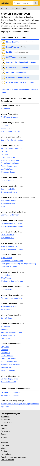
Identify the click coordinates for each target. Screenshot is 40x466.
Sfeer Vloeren (6, 278)
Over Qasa (5, 445)
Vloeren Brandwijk (8, 137)
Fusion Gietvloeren (8, 157)
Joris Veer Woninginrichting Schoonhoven (22, 62)
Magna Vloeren (6, 128)
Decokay (4, 151)
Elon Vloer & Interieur (9, 200)
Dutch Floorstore (7, 356)
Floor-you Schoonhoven (16, 72)
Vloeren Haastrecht (9, 186)
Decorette (4, 125)
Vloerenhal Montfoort (9, 267)
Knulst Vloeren (12, 47)
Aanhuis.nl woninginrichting (11, 148)
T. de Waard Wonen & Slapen (12, 226)
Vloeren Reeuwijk (8, 315)
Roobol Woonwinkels (9, 166)
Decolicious (5, 353)
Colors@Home (6, 289)
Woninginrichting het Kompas (12, 281)
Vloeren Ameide (7, 106)
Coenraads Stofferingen (10, 215)
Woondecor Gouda (8, 172)
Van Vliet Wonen (7, 169)
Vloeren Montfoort (8, 255)
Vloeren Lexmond (8, 232)
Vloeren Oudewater (9, 304)
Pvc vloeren (5, 431)
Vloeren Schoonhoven (10, 323)
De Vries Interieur (7, 181)
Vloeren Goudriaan (9, 178)
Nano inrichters (6, 275)
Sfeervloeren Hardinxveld (10, 364)
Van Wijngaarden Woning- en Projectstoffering (18, 264)
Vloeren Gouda (7, 145)
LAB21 (9, 52)
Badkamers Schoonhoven (10, 392)
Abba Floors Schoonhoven (17, 77)
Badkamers (5, 417)
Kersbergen (5, 108)
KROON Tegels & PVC (9, 246)
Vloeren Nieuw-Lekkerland (12, 287)
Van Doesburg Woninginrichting (13, 249)
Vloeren (4, 437)
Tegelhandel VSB (7, 238)
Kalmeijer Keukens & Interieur (12, 160)
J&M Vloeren (11, 57)
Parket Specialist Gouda (10, 163)
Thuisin (4, 206)
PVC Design (5, 338)
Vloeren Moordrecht (9, 272)
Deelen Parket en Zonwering (12, 140)
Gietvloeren (5, 419)
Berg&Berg (5, 347)
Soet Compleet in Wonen (10, 131)
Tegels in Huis (6, 367)
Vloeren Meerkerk (8, 243)
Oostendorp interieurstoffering (12, 261)
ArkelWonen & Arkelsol (9, 117)
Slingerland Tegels (13, 42)
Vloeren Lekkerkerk (9, 220)
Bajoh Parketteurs (7, 235)
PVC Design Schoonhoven (17, 67)
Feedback (4, 451)
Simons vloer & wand (9, 192)
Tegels (3, 434)
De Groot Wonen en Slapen (11, 223)
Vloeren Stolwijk (8, 376)
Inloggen (4, 448)
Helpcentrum (6, 454)
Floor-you (4, 329)
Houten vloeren (6, 422)
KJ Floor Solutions (8, 335)
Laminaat (4, 428)
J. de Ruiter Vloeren (8, 382)
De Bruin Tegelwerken (9, 379)
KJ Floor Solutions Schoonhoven (20, 82)
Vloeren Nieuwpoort (9, 295)
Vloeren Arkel (6, 114)
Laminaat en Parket (8, 359)
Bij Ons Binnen (6, 258)
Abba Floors (5, 326)
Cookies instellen (7, 460)
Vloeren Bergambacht (10, 123)
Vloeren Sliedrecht (9, 344)
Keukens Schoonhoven (10, 395)
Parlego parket (6, 309)
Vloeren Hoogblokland (10, 212)
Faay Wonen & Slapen (9, 306)
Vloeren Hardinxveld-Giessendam (15, 197)
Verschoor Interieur (8, 370)
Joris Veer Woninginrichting (11, 332)
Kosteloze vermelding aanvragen (13, 457)
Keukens (4, 425)
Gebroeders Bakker (8, 189)
